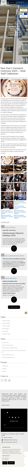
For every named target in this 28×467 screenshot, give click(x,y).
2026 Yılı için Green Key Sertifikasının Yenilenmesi (14, 258)
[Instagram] (5, 380)
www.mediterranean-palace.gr (10, 442)
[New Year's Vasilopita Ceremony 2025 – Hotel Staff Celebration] (7, 160)
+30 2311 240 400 (7, 437)
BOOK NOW (12, 2)
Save (5, 462)
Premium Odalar (6, 326)
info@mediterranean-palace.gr (10, 440)
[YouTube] (9, 380)
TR (23, 2)
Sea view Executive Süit (8, 354)
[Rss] (18, 417)
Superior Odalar (6, 323)
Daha (14, 247)
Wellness (5, 368)
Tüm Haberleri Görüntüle (13, 307)
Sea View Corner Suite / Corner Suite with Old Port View (13, 351)
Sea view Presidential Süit (8, 357)
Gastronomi (5, 366)
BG (21, 2)
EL (17, 2)
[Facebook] (2, 380)
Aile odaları (5, 331)
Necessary (6, 458)
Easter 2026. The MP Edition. (9, 230)
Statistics (6, 459)
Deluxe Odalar (6, 328)
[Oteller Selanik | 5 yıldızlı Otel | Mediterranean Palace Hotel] (3, 2)
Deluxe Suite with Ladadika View (10, 347)
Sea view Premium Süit (8, 345)
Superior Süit (6, 342)
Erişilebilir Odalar (6, 334)
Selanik (4, 371)
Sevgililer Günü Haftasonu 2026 (10, 281)
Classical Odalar (6, 320)
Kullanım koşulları (5, 405)
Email (5, 424)
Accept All (11, 462)
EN (19, 2)
